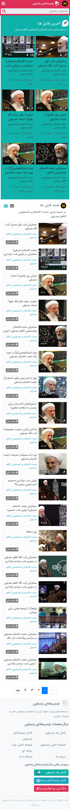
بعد (18, 690)
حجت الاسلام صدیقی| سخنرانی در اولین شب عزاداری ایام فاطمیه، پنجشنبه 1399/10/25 (19, 63)
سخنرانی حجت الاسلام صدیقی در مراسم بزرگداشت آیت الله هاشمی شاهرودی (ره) (20, 636)
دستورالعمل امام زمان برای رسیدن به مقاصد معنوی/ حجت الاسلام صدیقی (22, 406)
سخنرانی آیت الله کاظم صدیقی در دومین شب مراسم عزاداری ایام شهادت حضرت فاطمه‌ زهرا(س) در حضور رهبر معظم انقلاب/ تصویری (20, 560)
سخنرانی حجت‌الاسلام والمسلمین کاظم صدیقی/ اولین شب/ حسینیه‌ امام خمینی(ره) (52, 170)
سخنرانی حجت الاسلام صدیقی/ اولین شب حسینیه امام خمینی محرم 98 (22, 508)
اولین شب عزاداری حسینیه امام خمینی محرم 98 (22, 483)
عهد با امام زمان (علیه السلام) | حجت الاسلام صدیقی (20, 380)
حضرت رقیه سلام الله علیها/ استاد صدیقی (20, 117)
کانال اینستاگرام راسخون (22, 736)
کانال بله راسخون (55, 733)
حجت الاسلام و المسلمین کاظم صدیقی (53, 72)
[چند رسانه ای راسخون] (45, 3)
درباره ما (61, 756)
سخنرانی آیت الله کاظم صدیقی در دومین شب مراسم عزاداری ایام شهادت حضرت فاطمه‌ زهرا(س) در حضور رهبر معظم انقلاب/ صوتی (20, 585)
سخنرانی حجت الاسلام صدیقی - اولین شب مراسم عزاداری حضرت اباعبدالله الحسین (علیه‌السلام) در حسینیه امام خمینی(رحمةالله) (20, 662)
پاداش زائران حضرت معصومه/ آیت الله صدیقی (20, 432)
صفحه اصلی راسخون (53, 744)
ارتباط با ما (25, 756)
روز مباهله (31, 532)
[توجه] (65, 3)
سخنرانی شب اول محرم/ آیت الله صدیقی (52, 63)
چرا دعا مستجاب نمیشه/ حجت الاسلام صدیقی (20, 457)
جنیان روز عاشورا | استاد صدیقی (55, 117)
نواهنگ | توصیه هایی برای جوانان (22, 611)
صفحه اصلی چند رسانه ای (22, 747)
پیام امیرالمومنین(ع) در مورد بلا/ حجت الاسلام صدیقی (19, 170)
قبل (52, 690)
